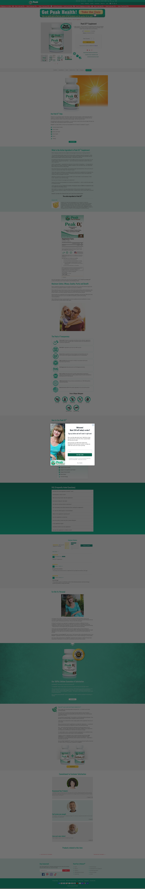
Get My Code (79, 454)
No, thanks (79, 463)
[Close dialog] (93, 425)
